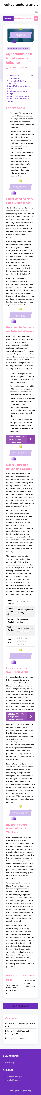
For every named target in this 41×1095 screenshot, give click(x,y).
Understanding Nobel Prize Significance (17, 82)
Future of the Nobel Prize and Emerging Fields (17, 1032)
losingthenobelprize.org (21, 4)
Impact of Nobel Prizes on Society (18, 48)
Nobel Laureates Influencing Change (17, 92)
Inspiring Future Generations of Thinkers (18, 100)
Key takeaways (15, 78)
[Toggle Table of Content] (30, 75)
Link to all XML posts (11, 1080)
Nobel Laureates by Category (17, 1038)
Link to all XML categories (13, 1077)
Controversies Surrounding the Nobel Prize (20, 1025)
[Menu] (36, 12)
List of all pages (9, 1063)
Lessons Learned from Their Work (19, 96)
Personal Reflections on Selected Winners (19, 87)
